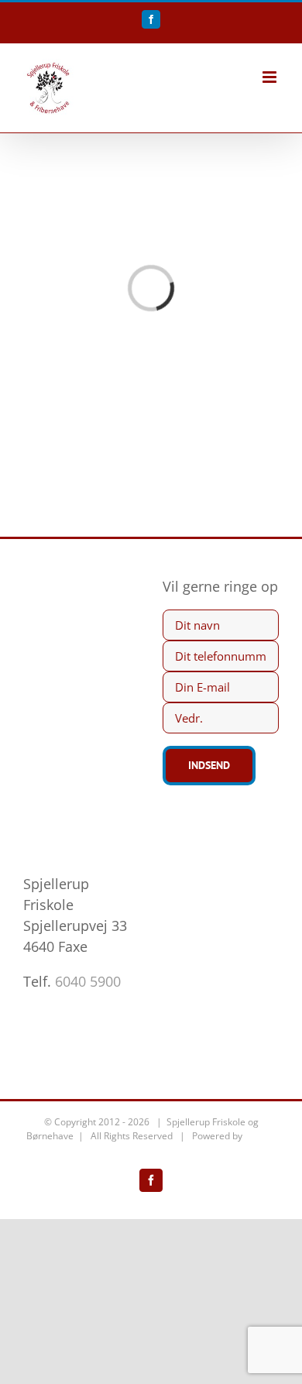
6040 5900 (88, 981)
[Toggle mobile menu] (271, 77)
